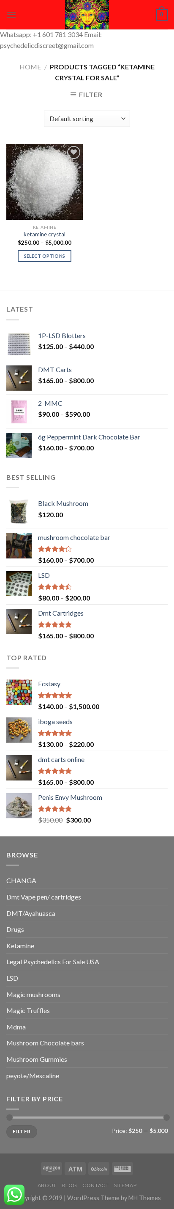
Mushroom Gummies (36, 1059)
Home (30, 67)
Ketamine (20, 946)
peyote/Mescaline (32, 1075)
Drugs (15, 929)
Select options (44, 256)
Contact (95, 1185)
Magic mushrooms (33, 994)
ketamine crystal (44, 234)
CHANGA (21, 880)
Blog (69, 1185)
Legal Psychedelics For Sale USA (52, 962)
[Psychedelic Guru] (87, 14)
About (47, 1185)
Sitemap (125, 1185)
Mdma (16, 1027)
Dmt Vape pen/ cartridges (43, 897)
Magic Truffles (28, 1010)
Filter (21, 1131)
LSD (12, 978)
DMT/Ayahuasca (30, 913)
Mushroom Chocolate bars (45, 1043)
